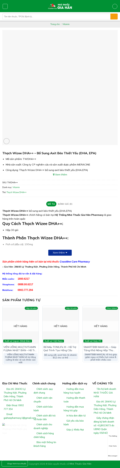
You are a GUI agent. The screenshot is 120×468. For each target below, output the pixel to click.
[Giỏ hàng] (114, 6)
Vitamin (66, 24)
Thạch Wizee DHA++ (16, 192)
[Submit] (114, 16)
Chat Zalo (113, 446)
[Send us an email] (105, 440)
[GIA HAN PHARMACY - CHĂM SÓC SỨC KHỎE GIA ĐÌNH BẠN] (60, 6)
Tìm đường (113, 436)
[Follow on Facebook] (94, 440)
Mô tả (51, 204)
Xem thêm (59, 252)
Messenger (112, 456)
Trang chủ (55, 24)
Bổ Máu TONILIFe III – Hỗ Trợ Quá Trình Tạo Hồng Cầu (59, 348)
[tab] (51, 203)
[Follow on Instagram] (98, 440)
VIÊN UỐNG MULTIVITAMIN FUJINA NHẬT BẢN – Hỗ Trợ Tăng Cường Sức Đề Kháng (19, 348)
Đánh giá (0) (65, 204)
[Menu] (5, 6)
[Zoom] (6, 141)
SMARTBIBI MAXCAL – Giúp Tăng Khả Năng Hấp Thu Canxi (100, 348)
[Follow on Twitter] (102, 440)
